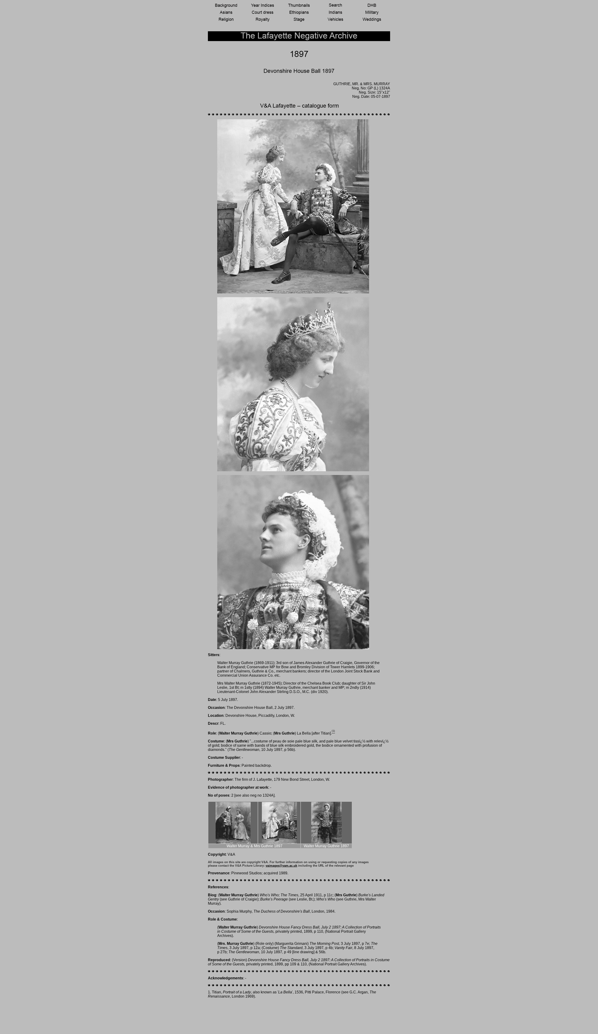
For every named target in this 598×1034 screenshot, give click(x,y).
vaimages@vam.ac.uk (281, 865)
